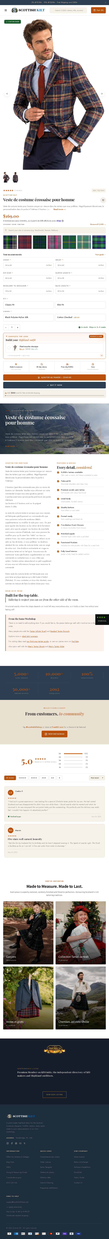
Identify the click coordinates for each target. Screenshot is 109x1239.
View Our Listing (54, 1094)
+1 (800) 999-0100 (14, 1207)
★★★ (44, 778)
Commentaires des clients (50, 1157)
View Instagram (56, 734)
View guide (99, 255)
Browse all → (98, 224)
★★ (52, 778)
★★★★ (34, 778)
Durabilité (77, 1172)
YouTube (75, 641)
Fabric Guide (79, 1177)
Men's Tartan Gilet (56, 646)
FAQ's (8, 1167)
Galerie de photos (47, 1172)
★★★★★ (22, 778)
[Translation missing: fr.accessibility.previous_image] (7, 93)
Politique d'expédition (82, 1167)
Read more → (60, 209)
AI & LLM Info (11, 1182)
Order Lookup (45, 1162)
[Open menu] (5, 10)
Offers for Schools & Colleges (17, 1157)
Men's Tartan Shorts (36, 646)
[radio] (10, 242)
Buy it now (56, 385)
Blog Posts (10, 1162)
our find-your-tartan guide (38, 641)
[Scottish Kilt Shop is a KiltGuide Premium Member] (54, 1049)
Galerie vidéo (45, 1177)
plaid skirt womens (30, 636)
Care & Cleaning (46, 1182)
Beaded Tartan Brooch (60, 631)
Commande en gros (13, 1177)
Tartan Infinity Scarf (38, 631)
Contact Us (78, 1182)
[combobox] (54, 230)
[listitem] (6, 177)
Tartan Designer (46, 1167)
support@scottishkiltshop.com (17, 1202)
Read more (10, 446)
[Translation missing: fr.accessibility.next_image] (102, 93)
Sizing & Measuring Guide (16, 1172)
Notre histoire (79, 1157)
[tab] (53, 167)
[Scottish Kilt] (28, 10)
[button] (12, 190)
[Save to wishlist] (103, 200)
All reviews (10, 778)
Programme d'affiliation (49, 1188)
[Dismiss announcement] (105, 2)
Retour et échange (81, 1162)
